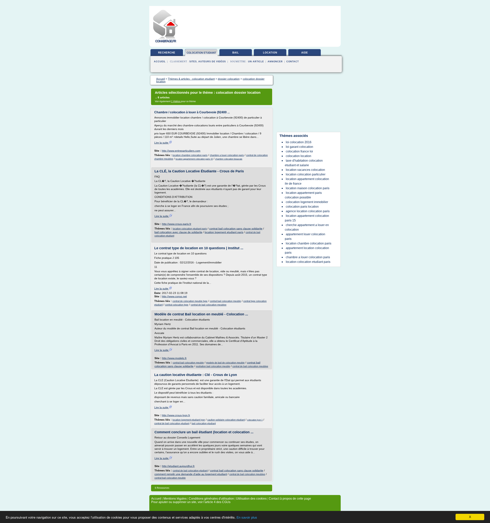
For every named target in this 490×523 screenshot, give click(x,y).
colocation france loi (299, 151)
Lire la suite (161, 142)
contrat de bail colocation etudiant (171, 423)
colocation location (298, 156)
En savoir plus (247, 517)
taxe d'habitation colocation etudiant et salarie (304, 163)
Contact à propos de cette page (290, 498)
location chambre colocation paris (189, 155)
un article (256, 61)
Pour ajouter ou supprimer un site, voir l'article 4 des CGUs (190, 502)
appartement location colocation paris (307, 250)
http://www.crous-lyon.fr (176, 415)
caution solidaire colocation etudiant (226, 420)
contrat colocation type (176, 304)
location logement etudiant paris (224, 232)
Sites (193, 61)
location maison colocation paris (307, 188)
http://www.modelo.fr (174, 358)
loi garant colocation (299, 146)
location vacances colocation (305, 169)
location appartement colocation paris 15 (194, 159)
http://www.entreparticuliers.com (181, 150)
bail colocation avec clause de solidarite (178, 232)
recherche (166, 52)
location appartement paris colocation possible (303, 195)
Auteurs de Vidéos (212, 61)
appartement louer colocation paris (305, 236)
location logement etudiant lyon (188, 420)
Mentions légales (175, 498)
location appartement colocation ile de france (307, 181)
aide (304, 52)
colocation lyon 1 (255, 420)
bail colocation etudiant (204, 423)
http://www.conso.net (174, 296)
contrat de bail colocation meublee (208, 304)
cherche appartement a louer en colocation (307, 227)
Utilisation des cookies (251, 498)
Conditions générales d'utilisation (211, 498)
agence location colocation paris (308, 211)
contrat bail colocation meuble (225, 301)
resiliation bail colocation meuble (213, 366)
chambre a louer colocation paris (227, 155)
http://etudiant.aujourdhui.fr (178, 466)
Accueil (160, 61)
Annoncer (275, 61)
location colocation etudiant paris (190, 228)
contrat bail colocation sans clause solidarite (235, 228)
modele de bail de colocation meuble (225, 362)
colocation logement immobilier (307, 202)
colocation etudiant (201, 52)
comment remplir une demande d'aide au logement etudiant (190, 474)
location (270, 52)
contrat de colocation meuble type (189, 301)
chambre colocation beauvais (228, 159)
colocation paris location (302, 206)
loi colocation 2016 (298, 142)
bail (235, 52)
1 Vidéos (176, 101)
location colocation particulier (305, 174)
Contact (292, 61)
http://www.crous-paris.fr (176, 223)
